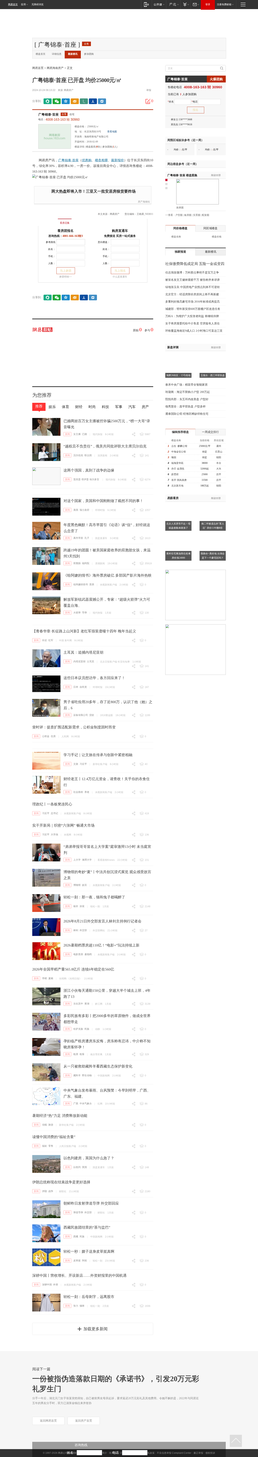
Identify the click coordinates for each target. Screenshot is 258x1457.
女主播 (77, 434)
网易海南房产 (55, 68)
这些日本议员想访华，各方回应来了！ (94, 678)
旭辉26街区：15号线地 (178, 375)
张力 (75, 1305)
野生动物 (87, 1075)
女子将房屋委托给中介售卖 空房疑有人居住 (192, 323)
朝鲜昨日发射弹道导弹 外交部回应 (91, 1203)
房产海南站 (144, 201)
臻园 (173, 457)
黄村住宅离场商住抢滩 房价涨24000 (178, 555)
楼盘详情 (79, 146)
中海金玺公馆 (178, 451)
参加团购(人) (109, 146)
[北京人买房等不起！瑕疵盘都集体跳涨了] (178, 504)
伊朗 (44, 1191)
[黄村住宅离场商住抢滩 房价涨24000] (178, 534)
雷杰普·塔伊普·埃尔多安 (86, 479)
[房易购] (48, 220)
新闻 (67, 434)
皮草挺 (77, 1260)
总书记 (54, 813)
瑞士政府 (84, 510)
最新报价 (117, 160)
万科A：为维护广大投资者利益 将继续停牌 (192, 316)
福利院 (85, 563)
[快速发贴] (148, 101)
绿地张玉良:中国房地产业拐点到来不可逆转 (192, 287)
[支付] (185, 4)
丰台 (218, 463)
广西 (75, 1103)
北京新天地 (177, 485)
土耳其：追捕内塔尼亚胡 (83, 652)
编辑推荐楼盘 (180, 432)
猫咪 (82, 1305)
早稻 (44, 978)
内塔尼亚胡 (79, 661)
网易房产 (69, 90)
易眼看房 (173, 498)
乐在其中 (78, 1003)
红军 (50, 640)
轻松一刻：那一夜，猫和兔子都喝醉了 (94, 897)
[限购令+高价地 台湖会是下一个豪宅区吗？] (213, 534)
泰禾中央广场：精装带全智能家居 (186, 384)
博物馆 (77, 885)
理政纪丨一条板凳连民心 (52, 804)
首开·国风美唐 (179, 480)
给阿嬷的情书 (80, 584)
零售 (50, 1146)
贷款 (91, 715)
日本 (75, 687)
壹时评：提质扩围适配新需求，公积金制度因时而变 (74, 727)
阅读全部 (216, 175)
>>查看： (170, 215)
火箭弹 (77, 612)
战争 (50, 1191)
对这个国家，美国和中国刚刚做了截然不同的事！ (103, 501)
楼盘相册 (101, 160)
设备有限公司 (80, 715)
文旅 (75, 764)
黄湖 (86, 1003)
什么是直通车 (120, 276)
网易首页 (13, 4)
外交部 (83, 930)
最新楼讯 (73, 54)
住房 (53, 736)
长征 (44, 640)
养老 (86, 792)
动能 (44, 1124)
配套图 (205, 215)
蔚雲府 (175, 474)
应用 (23, 4)
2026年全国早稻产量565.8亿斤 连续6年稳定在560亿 (73, 969)
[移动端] (146, 4)
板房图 (187, 215)
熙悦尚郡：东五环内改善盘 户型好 (186, 399)
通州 (218, 446)
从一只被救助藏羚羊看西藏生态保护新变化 (97, 1066)
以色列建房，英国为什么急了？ (88, 1158)
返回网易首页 (48, 1420)
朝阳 (218, 457)
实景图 (196, 215)
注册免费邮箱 (224, 4)
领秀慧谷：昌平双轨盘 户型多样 (185, 406)
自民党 (83, 687)
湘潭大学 (87, 859)
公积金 (45, 736)
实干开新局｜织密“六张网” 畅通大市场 (63, 825)
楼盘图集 (182, 175)
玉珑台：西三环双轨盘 (213, 375)
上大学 (77, 859)
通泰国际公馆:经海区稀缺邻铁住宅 (186, 413)
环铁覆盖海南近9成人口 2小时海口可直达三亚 (194, 330)
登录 (207, 4)
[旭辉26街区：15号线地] (178, 356)
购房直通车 (120, 230)
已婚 (84, 434)
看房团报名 (65, 230)
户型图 (179, 215)
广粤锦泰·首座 (48, 114)
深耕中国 (47, 1284)
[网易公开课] (159, 4)
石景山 (218, 451)
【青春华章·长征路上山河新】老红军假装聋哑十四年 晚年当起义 (84, 631)
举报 (148, 90)
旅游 (50, 1124)
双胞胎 (77, 563)
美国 (75, 510)
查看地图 (112, 131)
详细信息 (56, 54)
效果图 (180, 207)
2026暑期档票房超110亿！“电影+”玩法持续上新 (101, 945)
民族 (86, 1029)
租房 (75, 1054)
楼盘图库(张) (93, 146)
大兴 (218, 468)
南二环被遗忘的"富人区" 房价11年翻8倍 (212, 525)
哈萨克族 (78, 1029)
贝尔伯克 (78, 455)
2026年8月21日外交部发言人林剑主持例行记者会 (102, 921)
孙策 (82, 906)
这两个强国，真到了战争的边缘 (88, 470)
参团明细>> (65, 276)
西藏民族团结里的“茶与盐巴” (86, 1227)
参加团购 (89, 54)
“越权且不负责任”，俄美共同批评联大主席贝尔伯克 (105, 446)
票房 (91, 584)
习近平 (83, 764)
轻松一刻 (95, 906)
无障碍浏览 (37, 4)
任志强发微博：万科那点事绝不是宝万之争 (192, 272)
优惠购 (87, 160)
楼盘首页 (40, 54)
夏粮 (50, 978)
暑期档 (88, 954)
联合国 (88, 455)
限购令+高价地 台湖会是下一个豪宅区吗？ (213, 555)
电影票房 (78, 954)
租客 (82, 1054)
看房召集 (65, 223)
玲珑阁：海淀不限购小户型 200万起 (187, 392)
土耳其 (90, 661)
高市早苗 (78, 538)
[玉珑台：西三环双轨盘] (213, 356)
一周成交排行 (210, 432)
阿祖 (84, 1260)
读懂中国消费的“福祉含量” (53, 1137)
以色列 (77, 1167)
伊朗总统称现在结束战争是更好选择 (61, 1182)
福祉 (44, 1146)
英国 (84, 1167)
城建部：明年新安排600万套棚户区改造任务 (192, 308)
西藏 (75, 1236)
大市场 (54, 834)
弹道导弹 (78, 1212)
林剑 (75, 930)
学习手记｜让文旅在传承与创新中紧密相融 (97, 755)
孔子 (86, 538)
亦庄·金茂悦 (177, 468)
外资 (55, 1284)
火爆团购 (216, 79)
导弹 (84, 612)
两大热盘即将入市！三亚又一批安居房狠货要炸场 (93, 191)
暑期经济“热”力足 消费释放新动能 (59, 1116)
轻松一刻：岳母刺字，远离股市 (88, 1297)
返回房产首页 (83, 1420)
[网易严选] (173, 4)
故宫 (84, 885)
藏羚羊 (77, 1075)
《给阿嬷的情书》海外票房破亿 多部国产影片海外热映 (107, 575)
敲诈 (75, 906)
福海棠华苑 (177, 463)
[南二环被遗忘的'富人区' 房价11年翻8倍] (213, 504)
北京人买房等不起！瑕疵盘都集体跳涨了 (178, 525)
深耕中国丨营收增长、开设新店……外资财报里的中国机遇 (79, 1275)
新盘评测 (173, 347)
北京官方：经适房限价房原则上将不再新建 (192, 294)
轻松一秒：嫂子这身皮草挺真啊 (88, 1251)
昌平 (218, 474)
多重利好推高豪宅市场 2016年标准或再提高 (192, 301)
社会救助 (78, 792)
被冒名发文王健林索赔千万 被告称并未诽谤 (192, 279)
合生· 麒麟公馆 (179, 446)
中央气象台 (86, 1103)
